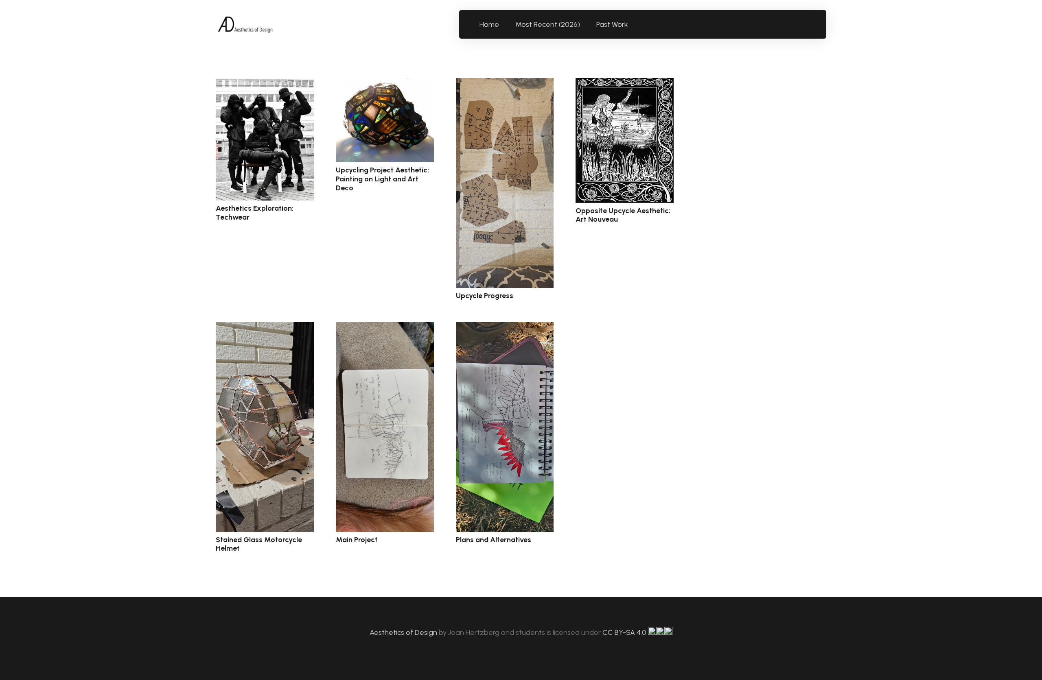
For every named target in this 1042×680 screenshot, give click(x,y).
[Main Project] (385, 427)
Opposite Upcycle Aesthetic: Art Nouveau (623, 215)
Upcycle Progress (484, 295)
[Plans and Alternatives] (505, 427)
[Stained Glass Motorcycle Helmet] (265, 427)
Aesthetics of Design (404, 632)
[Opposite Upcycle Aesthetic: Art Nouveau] (625, 140)
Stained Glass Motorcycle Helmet (259, 544)
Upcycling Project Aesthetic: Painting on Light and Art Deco (382, 179)
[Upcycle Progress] (505, 183)
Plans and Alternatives (493, 539)
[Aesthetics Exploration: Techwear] (265, 139)
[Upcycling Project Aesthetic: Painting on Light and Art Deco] (385, 120)
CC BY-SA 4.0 (625, 632)
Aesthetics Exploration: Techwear (254, 213)
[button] (632, 24)
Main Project (357, 539)
